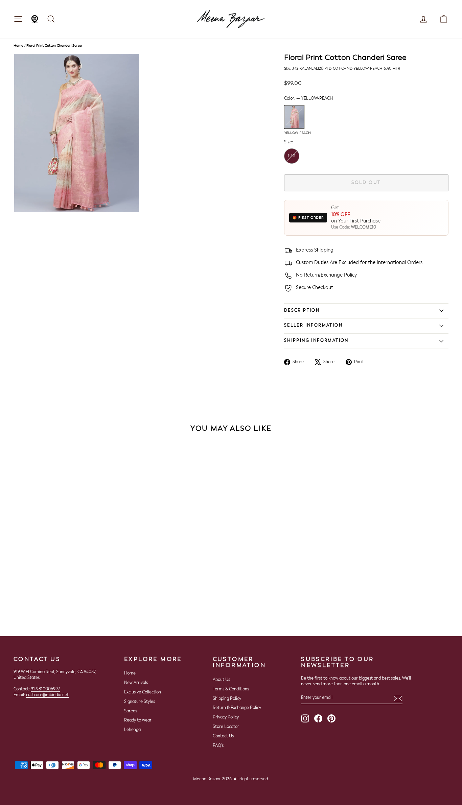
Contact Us (223, 736)
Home (18, 45)
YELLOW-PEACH (294, 117)
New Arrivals (136, 683)
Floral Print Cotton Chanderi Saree (54, 45)
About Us (221, 680)
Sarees (130, 711)
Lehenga (132, 730)
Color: (308, 99)
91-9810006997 (45, 689)
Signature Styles (139, 702)
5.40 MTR (291, 159)
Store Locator (226, 727)
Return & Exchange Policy (237, 708)
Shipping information (316, 341)
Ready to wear (138, 720)
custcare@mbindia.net (47, 695)
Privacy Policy (226, 717)
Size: (288, 142)
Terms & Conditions (231, 689)
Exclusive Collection (142, 692)
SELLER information (313, 326)
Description (302, 311)
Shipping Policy (227, 699)
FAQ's (218, 746)
